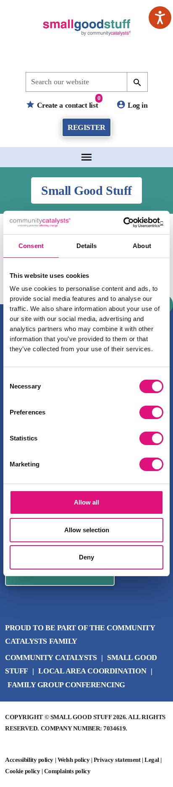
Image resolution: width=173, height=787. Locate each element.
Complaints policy (67, 771)
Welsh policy (74, 759)
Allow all (86, 502)
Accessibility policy (29, 759)
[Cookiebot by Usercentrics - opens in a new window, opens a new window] (126, 222)
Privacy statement (117, 759)
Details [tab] (86, 245)
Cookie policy (22, 771)
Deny (86, 557)
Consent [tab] (31, 245)
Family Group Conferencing (66, 685)
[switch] (151, 412)
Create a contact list (67, 102)
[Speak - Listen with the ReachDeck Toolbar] (160, 17)
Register (86, 127)
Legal (151, 759)
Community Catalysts (51, 657)
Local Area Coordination (92, 671)
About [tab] (142, 245)
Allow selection (86, 529)
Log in (137, 105)
